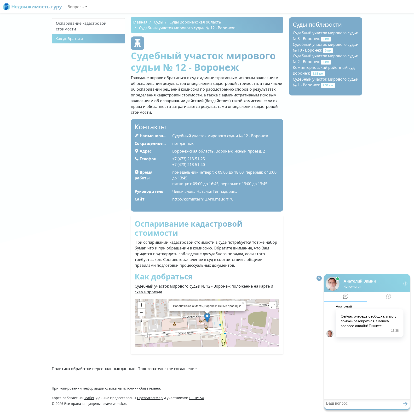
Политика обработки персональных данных (93, 368)
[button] (272, 305)
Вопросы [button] (76, 6)
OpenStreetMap (150, 398)
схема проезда (148, 292)
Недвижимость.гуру (36, 6)
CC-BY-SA (196, 398)
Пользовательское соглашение (167, 368)
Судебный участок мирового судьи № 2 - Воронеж (325, 58)
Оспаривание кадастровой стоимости (81, 26)
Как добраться (69, 38)
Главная (140, 22)
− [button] (141, 312)
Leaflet (89, 398)
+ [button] (141, 305)
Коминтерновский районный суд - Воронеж (325, 70)
